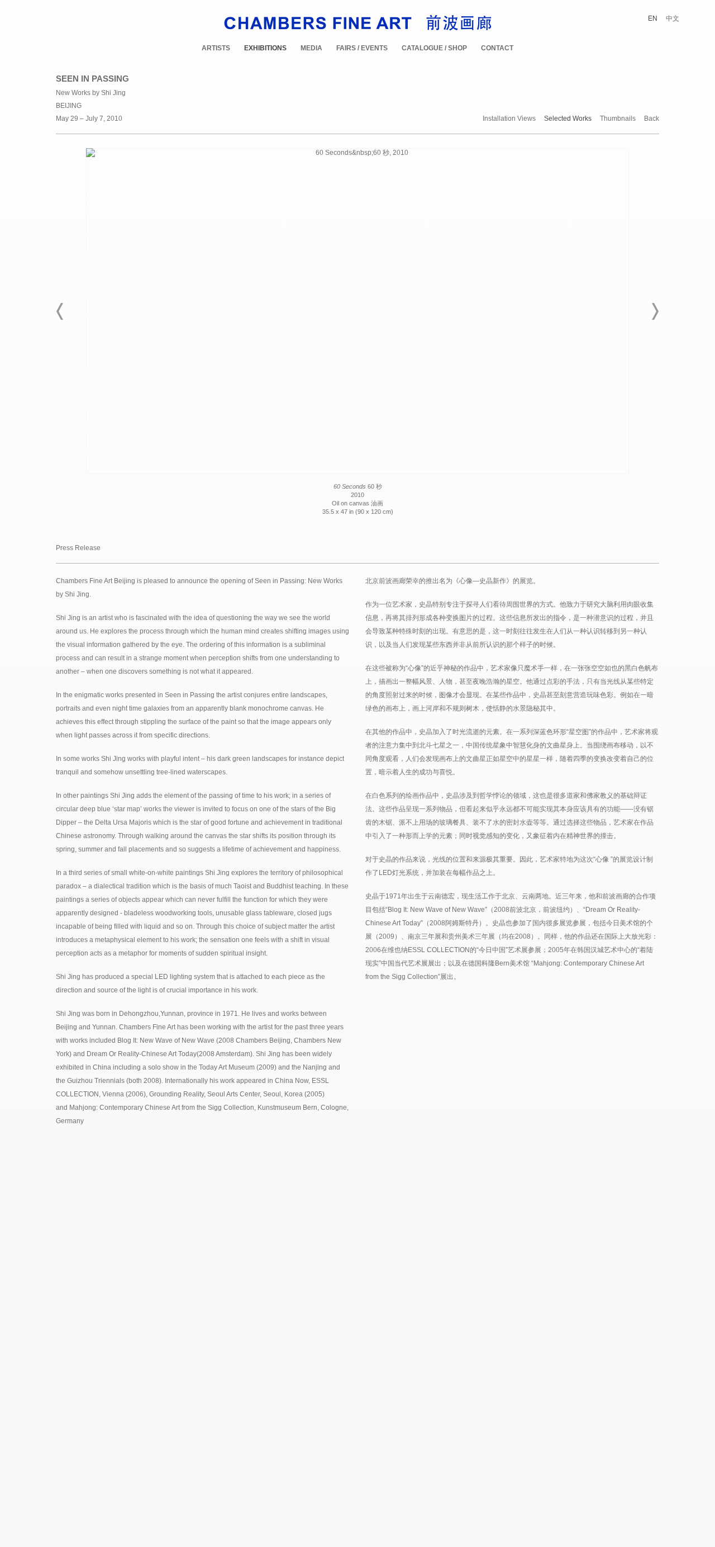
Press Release (78, 548)
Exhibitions (265, 48)
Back (651, 118)
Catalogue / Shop (434, 48)
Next (654, 311)
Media (311, 48)
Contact (497, 48)
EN (652, 18)
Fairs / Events (362, 48)
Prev (60, 311)
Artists (216, 48)
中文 (672, 18)
